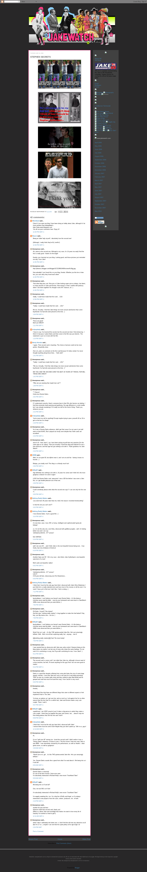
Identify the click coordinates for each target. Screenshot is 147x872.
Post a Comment (38, 831)
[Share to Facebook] (65, 212)
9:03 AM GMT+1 (38, 778)
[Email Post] (55, 211)
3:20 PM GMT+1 (38, 494)
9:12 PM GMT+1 (38, 654)
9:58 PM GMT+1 (38, 718)
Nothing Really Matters (39, 498)
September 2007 (100, 201)
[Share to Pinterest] (67, 212)
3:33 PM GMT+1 (38, 516)
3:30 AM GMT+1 (38, 748)
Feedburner (99, 106)
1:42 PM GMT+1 (38, 376)
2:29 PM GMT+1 (38, 423)
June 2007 (98, 190)
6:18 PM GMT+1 (38, 550)
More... (97, 132)
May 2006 (98, 146)
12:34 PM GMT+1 (38, 245)
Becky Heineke (37, 342)
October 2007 (99, 204)
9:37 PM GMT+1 (38, 705)
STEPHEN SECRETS (40, 57)
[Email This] (59, 212)
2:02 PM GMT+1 (38, 397)
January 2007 (99, 173)
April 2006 (98, 142)
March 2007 (99, 180)
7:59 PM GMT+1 (38, 641)
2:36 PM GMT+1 (38, 466)
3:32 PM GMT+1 (38, 507)
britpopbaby (36, 329)
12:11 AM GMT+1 (38, 816)
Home (60, 839)
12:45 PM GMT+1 (38, 290)
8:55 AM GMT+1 (38, 765)
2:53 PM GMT (37, 827)
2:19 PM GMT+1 (38, 801)
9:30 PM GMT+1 (38, 682)
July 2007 (98, 194)
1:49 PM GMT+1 (38, 386)
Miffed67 (35, 470)
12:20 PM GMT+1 (38, 232)
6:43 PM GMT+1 (38, 578)
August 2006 (99, 156)
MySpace (98, 85)
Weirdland (35, 221)
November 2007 (100, 208)
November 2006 (100, 166)
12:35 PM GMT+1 (38, 262)
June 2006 (98, 149)
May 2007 (98, 187)
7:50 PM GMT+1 (38, 618)
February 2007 (100, 177)
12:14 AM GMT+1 (38, 729)
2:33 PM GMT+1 (38, 436)
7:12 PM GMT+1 (38, 592)
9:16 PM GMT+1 (38, 667)
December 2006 (100, 170)
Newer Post (33, 839)
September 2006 (100, 160)
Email (97, 83)
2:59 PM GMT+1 (38, 483)
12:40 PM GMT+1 (38, 277)
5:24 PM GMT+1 (38, 539)
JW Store (98, 60)
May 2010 (98, 211)
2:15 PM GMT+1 (38, 412)
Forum (97, 87)
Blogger (77, 868)
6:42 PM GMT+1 (38, 565)
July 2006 (98, 153)
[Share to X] (63, 212)
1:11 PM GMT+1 (38, 325)
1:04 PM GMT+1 (38, 314)
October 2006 (99, 163)
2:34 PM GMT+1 (38, 451)
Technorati (106, 106)
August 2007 (99, 197)
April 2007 (98, 184)
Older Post (86, 839)
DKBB (34, 455)
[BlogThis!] (61, 212)
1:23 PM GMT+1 (38, 338)
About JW (98, 58)
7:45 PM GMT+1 (38, 605)
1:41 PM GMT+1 (38, 355)
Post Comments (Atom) (63, 843)
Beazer (34, 236)
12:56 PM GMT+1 (38, 299)
